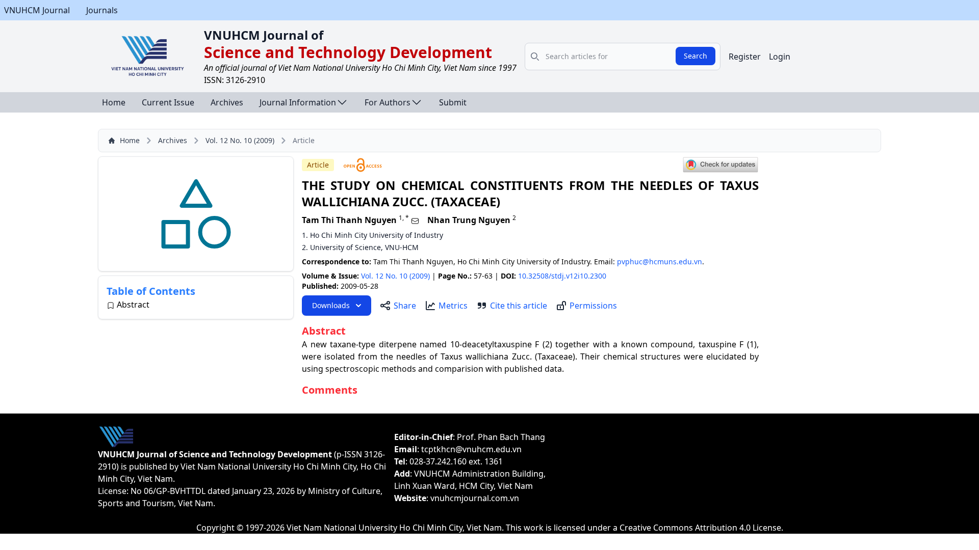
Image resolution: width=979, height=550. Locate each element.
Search (695, 56)
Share (405, 305)
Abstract (133, 304)
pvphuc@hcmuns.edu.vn (659, 261)
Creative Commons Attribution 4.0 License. (701, 527)
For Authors (387, 102)
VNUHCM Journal (37, 10)
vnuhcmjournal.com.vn (474, 498)
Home (113, 102)
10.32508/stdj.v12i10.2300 (562, 276)
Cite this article (518, 305)
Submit (453, 102)
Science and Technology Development (348, 52)
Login (779, 56)
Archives (227, 102)
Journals (102, 10)
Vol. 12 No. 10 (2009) (239, 140)
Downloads (331, 305)
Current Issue (168, 102)
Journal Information (298, 102)
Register (745, 56)
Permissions (593, 305)
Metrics (453, 305)
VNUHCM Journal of (263, 34)
